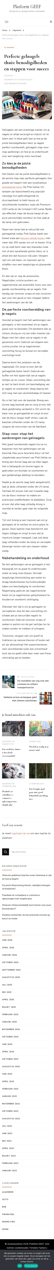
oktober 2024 (10, 1036)
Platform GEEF (27, 7)
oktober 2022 (10, 1111)
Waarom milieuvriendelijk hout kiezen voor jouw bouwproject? (26, 907)
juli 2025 (7, 984)
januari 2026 (9, 955)
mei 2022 (6, 1141)
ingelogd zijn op (21, 833)
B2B (4, 1207)
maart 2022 (9, 1156)
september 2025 (11, 970)
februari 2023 (10, 1089)
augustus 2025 (11, 977)
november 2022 (11, 1103)
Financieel (8, 1214)
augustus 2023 (11, 1066)
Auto (5, 1199)
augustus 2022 (11, 1118)
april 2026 (8, 947)
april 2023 (8, 1081)
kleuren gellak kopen (32, 238)
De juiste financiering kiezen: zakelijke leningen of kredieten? (26, 887)
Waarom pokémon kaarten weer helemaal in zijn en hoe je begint (27, 877)
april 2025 (8, 999)
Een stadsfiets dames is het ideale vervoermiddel (11, 752)
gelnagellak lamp (12, 187)
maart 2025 (9, 1007)
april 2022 (8, 1148)
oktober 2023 (10, 1059)
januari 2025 (9, 1022)
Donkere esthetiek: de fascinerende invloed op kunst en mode (26, 916)
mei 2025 (6, 992)
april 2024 (8, 1051)
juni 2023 (7, 1074)
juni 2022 (7, 1133)
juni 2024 (7, 1044)
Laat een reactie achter (15, 83)
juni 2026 (7, 940)
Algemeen (9, 47)
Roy (11, 76)
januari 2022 (9, 1170)
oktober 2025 (10, 962)
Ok (20, 1266)
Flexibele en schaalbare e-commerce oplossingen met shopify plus (9, 798)
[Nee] (50, 1259)
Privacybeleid (31, 1266)
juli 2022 (7, 1126)
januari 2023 (9, 1096)
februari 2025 (10, 1014)
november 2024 (11, 1029)
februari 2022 (10, 1163)
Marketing (8, 1221)
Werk (5, 1229)
